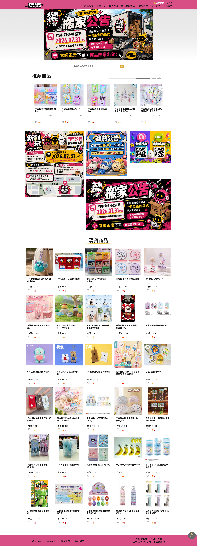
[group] (98, 34)
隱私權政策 (141, 539)
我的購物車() (128, 6)
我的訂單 (113, 6)
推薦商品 (36, 541)
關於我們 (155, 6)
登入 (170, 3)
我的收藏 (143, 6)
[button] (154, 78)
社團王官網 (156, 539)
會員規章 (167, 6)
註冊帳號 (160, 3)
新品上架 (101, 6)
